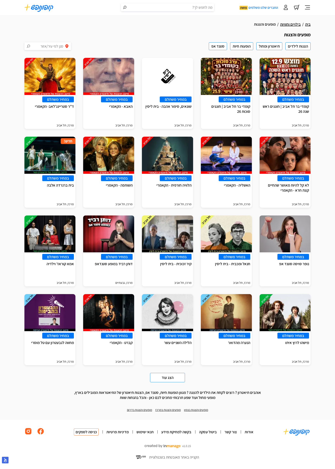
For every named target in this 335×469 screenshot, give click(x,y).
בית (308, 24)
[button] (5, 460)
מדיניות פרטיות (117, 431)
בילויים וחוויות (290, 24)
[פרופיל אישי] (286, 7)
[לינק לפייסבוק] (41, 434)
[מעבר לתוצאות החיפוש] (125, 7)
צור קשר (230, 431)
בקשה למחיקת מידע (176, 431)
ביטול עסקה (208, 431)
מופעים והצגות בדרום (139, 410)
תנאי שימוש (145, 431)
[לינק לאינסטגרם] (28, 434)
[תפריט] (307, 7)
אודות (249, 431)
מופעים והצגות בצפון (196, 410)
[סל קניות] (297, 7)
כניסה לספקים (86, 431)
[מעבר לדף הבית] (39, 7)
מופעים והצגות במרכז (168, 410)
